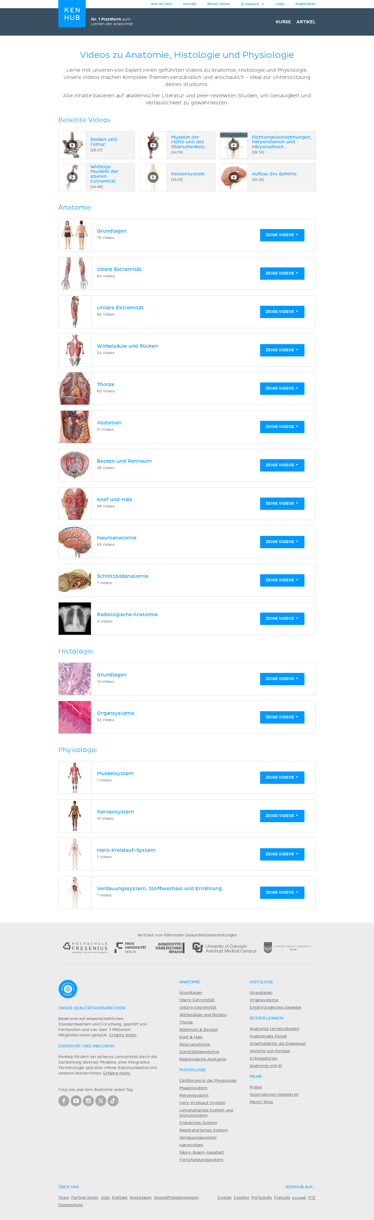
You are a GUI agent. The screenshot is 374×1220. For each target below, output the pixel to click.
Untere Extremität (198, 1008)
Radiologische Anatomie (202, 1059)
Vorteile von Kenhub (270, 1051)
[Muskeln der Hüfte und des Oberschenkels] (153, 145)
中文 (312, 1198)
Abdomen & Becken (198, 1030)
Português (261, 1198)
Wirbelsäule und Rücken (203, 1015)
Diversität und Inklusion (86, 1046)
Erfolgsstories (263, 1059)
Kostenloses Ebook (268, 1036)
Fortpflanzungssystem (201, 1160)
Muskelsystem (193, 1088)
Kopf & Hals (190, 1037)
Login (279, 4)
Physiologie (192, 1070)
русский (299, 1198)
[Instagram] (88, 1100)
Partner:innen (84, 1198)
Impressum (141, 1198)
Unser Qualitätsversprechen (91, 1008)
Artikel (306, 22)
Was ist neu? (161, 4)
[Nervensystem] (153, 177)
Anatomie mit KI (266, 1066)
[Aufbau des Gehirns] (234, 177)
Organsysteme (264, 1000)
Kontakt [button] (190, 4)
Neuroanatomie (194, 1045)
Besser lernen (218, 4)
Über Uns (68, 1187)
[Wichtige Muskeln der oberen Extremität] (72, 177)
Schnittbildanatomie (199, 1052)
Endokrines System (198, 1123)
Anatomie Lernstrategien (274, 1029)
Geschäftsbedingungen (176, 1198)
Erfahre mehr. (123, 1035)
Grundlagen (190, 993)
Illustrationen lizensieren (274, 1095)
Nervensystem (194, 1096)
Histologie (262, 982)
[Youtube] (76, 1100)
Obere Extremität (197, 1000)
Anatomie (189, 982)
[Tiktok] (113, 1100)
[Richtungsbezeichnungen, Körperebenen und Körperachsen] (234, 145)
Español (241, 1198)
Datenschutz (70, 1205)
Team (63, 1198)
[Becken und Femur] (72, 145)
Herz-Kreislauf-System (202, 1103)
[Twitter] (100, 1100)
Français (282, 1198)
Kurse (283, 22)
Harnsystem (191, 1145)
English (224, 1198)
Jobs (105, 1198)
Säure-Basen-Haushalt (201, 1153)
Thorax (186, 1022)
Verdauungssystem (198, 1138)
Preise (256, 1087)
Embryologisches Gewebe (275, 1008)
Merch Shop (261, 1102)
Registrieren (305, 4)
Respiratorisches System (203, 1130)
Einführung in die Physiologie (208, 1081)
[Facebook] (63, 1100)
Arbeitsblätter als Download (278, 1044)
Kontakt (120, 1198)
